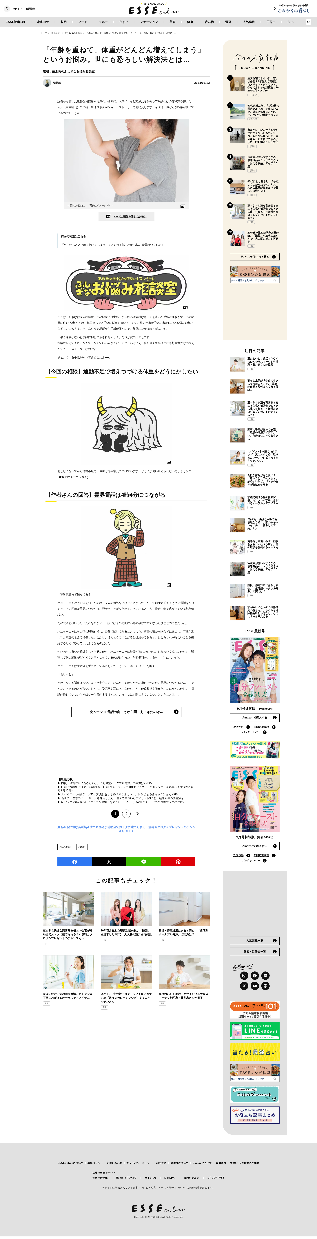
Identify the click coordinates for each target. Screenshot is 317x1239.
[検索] (274, 280)
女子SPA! (150, 1178)
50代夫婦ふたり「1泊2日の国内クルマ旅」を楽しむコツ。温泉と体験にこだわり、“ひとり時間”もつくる (263, 110)
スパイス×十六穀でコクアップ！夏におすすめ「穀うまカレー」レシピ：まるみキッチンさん (126, 997)
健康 (190, 21)
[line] (143, 861)
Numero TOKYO (126, 1177)
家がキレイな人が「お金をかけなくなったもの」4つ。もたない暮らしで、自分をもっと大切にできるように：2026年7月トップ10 (262, 136)
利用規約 (161, 1163)
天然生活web (100, 1178)
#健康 (81, 846)
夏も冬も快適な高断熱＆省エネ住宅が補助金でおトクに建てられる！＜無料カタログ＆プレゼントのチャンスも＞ (67, 934)
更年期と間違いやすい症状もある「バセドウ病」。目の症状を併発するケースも (262, 544)
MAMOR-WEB (216, 1177)
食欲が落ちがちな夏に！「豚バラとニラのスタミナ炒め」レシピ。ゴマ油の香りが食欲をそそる (262, 480)
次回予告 (238, 726)
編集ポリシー (95, 1163)
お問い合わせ (114, 1163)
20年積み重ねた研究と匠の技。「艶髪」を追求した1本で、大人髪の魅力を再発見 (126, 932)
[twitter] (109, 861)
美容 (173, 21)
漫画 (228, 21)
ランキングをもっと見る (255, 256)
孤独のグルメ (191, 1178)
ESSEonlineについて (70, 1163)
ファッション (149, 21)
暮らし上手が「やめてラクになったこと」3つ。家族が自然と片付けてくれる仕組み (262, 385)
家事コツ (43, 21)
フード (82, 21)
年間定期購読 (261, 726)
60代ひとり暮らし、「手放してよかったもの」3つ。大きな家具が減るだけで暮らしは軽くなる (263, 186)
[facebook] (74, 861)
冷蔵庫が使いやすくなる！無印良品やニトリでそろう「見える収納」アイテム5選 (262, 162)
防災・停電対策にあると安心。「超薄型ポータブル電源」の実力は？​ (183, 932)
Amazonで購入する (254, 717)
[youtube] (255, 986)
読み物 (209, 21)
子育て (271, 21)
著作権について (180, 1163)
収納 (64, 21)
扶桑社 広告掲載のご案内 (244, 1163)
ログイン (17, 8)
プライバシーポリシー (139, 1163)
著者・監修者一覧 (255, 951)
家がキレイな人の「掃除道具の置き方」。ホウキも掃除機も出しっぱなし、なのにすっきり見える (262, 612)
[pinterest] (265, 986)
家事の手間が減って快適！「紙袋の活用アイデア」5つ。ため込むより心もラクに (262, 434)
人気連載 (249, 21)
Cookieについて (202, 1163)
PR (46, 944)
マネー (103, 21)
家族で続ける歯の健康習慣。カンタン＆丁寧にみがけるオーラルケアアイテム (67, 995)
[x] (244, 986)
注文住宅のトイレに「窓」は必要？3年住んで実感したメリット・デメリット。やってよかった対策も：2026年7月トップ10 (263, 84)
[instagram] (244, 975)
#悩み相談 (65, 846)
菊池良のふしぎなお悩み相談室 (73, 71)
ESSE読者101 (15, 21)
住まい (124, 21)
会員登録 (30, 8)
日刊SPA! (170, 1178)
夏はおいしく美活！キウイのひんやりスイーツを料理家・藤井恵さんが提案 (183, 995)
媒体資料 (221, 1163)
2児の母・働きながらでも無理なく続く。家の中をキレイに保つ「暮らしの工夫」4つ (262, 524)
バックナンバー (251, 732)
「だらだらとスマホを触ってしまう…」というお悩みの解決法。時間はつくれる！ (112, 244)
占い (291, 21)
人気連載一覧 (254, 940)
